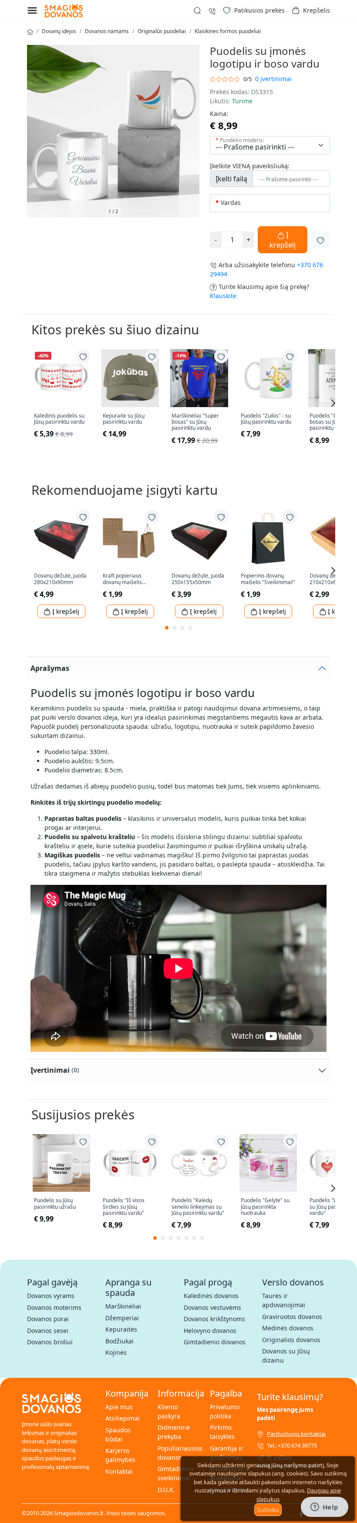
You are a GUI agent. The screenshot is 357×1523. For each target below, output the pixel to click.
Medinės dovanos (287, 1328)
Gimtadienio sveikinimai (175, 1473)
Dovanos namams (107, 31)
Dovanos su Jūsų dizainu (286, 1355)
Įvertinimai (54, 1070)
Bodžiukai (119, 1341)
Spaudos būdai (118, 1434)
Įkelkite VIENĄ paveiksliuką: (250, 166)
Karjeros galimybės (120, 1455)
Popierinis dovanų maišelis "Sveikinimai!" (268, 579)
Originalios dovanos (291, 1340)
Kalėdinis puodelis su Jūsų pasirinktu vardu (59, 419)
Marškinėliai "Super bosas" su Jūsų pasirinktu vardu (195, 422)
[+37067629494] (212, 10)
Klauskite (223, 296)
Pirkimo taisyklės (222, 1432)
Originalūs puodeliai (162, 31)
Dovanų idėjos (59, 31)
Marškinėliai (123, 1306)
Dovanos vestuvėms (212, 1307)
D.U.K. (166, 1490)
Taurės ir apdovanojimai (283, 1300)
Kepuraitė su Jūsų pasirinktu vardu (124, 419)
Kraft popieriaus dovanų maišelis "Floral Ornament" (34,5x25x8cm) (125, 579)
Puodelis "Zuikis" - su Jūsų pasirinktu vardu (266, 419)
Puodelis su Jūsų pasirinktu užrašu (55, 1203)
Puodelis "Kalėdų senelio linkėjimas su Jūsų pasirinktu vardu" (198, 1206)
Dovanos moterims (54, 1307)
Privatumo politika (224, 1411)
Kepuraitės (121, 1329)
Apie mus (119, 1407)
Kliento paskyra (169, 1411)
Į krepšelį (282, 240)
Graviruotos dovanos (292, 1316)
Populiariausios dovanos (180, 1453)
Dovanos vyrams (50, 1296)
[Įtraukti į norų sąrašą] (320, 239)
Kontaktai (119, 1471)
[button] (311, 10)
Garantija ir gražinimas (226, 1453)
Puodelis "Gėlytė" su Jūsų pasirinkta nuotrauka (265, 1206)
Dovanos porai (48, 1319)
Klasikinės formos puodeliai (228, 31)
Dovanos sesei (47, 1330)
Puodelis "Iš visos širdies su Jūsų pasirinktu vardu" (124, 1206)
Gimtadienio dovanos (215, 1342)
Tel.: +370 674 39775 (292, 1445)
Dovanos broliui (50, 1342)
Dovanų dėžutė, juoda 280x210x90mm (60, 579)
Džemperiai (122, 1318)
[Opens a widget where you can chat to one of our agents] (324, 1508)
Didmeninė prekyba (174, 1432)
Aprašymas (49, 668)
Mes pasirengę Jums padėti (285, 1414)
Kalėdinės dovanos (211, 1296)
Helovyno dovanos (210, 1330)
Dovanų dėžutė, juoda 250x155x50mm (198, 579)
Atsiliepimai (122, 1418)
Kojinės (116, 1352)
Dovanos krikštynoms (214, 1319)
